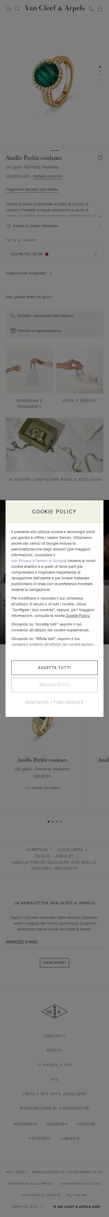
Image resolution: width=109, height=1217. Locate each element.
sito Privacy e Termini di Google (38, 560)
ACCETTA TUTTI (54, 667)
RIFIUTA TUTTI (55, 684)
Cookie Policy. (78, 615)
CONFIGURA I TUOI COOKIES (54, 702)
